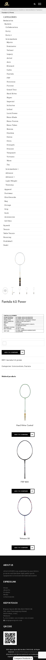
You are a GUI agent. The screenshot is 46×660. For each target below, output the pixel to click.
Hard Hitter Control (24, 426)
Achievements (8, 597)
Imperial (10, 101)
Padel (5, 245)
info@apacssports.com (13, 620)
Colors (5, 339)
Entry (8, 31)
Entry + (9, 35)
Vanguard (11, 153)
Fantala (10, 74)
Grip (6, 209)
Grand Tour (12, 89)
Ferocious (11, 82)
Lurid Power (12, 113)
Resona (10, 129)
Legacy (10, 54)
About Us (6, 590)
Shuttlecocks (10, 197)
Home (5, 588)
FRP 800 (25, 482)
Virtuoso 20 (25, 539)
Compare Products (22, 658)
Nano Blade (12, 117)
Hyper (9, 97)
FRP (8, 78)
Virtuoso (10, 156)
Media (5, 595)
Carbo (9, 70)
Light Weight (11, 181)
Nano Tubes (12, 125)
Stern (9, 141)
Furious (10, 85)
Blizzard (10, 66)
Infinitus (11, 105)
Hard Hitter (12, 93)
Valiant (10, 50)
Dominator (11, 46)
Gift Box (8, 221)
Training (10, 185)
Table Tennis (9, 233)
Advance (9, 173)
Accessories (9, 217)
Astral (9, 58)
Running (7, 237)
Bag (6, 201)
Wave (9, 160)
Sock (6, 213)
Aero (9, 62)
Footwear (8, 193)
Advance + (10, 177)
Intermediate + (12, 169)
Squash (6, 225)
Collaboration (12, 27)
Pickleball (7, 241)
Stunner (10, 149)
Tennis (6, 229)
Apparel (8, 189)
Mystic (10, 42)
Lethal (9, 109)
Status (9, 137)
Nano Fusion (12, 121)
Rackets (7, 24)
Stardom (10, 133)
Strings (7, 205)
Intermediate (11, 39)
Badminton (8, 20)
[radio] (4, 343)
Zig (8, 164)
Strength (11, 145)
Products (6, 592)
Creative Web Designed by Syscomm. (26, 652)
